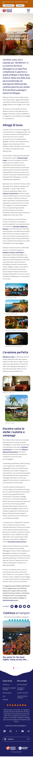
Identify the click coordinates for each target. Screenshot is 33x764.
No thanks (20, 5)
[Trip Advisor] (29, 731)
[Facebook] (11, 606)
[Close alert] (31, 2)
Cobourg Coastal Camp (10, 193)
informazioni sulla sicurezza (17, 542)
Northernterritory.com (10, 600)
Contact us (6, 684)
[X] (16, 606)
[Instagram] (10, 731)
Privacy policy (7, 693)
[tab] (13, 667)
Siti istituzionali (22, 684)
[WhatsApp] (24, 606)
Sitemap (5, 699)
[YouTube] (22, 731)
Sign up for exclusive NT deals (9, 688)
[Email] (28, 606)
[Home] (6, 10)
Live (4, 696)
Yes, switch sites (8, 5)
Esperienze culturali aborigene (15, 726)
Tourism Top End (22, 693)
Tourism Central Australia (22, 697)
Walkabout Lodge (8, 357)
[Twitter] (16, 731)
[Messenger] (20, 606)
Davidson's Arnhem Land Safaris (13, 252)
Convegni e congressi (20, 688)
